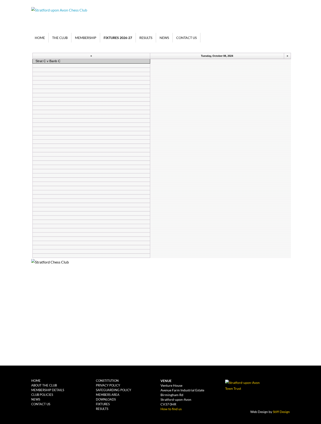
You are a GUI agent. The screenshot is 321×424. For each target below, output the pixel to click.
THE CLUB (60, 38)
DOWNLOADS (106, 399)
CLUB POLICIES (42, 395)
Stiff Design (281, 412)
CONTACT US (186, 38)
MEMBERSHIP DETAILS (47, 390)
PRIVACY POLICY (108, 385)
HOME (40, 38)
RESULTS (145, 38)
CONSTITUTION (107, 380)
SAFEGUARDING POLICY (113, 390)
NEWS (164, 38)
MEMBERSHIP (85, 38)
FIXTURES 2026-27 (118, 38)
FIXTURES (103, 404)
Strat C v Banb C (47, 61)
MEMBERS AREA (107, 395)
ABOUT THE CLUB (44, 385)
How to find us (171, 409)
